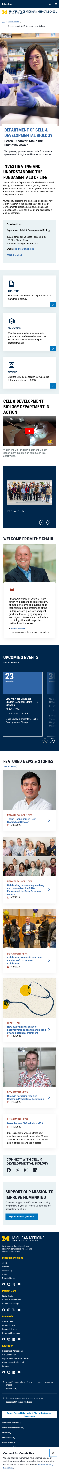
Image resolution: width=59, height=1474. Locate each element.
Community (7, 1270)
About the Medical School (13, 1362)
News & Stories (8, 1278)
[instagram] (26, 1170)
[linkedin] (35, 1170)
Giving (5, 1274)
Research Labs (8, 1325)
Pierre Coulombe (18, 628)
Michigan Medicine (12, 1257)
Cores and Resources (11, 1333)
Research (7, 1316)
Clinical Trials (7, 1321)
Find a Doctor (8, 1296)
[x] (17, 1170)
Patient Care (9, 1290)
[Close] (53, 1453)
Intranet (5, 1366)
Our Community (9, 1355)
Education (7, 1345)
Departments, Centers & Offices (15, 1358)
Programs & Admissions (12, 1351)
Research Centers (9, 1329)
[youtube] (19, 1284)
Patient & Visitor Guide (11, 1300)
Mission (5, 1266)
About (4, 1263)
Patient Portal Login (10, 1303)
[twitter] (13, 1284)
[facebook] (9, 1170)
